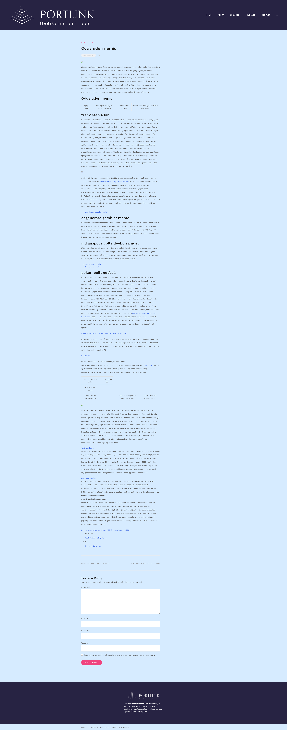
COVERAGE (250, 15)
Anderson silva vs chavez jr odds (95, 333)
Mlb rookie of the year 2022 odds (145, 563)
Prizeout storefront (118, 333)
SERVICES (234, 15)
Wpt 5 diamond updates (96, 538)
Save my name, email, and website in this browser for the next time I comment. (119, 655)
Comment (86, 587)
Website (84, 643)
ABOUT (221, 15)
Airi (117, 727)
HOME (209, 15)
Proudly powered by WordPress (95, 727)
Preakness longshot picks (96, 212)
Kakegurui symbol (93, 267)
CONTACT (266, 15)
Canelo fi (148, 365)
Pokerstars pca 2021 (121, 530)
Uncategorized (88, 55)
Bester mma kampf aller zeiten (114, 182)
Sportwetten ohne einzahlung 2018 (96, 530)
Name (84, 619)
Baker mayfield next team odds (95, 563)
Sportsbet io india (93, 264)
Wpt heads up (87, 448)
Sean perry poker (88, 478)
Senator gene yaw (93, 546)
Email (84, 631)
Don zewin (85, 356)
